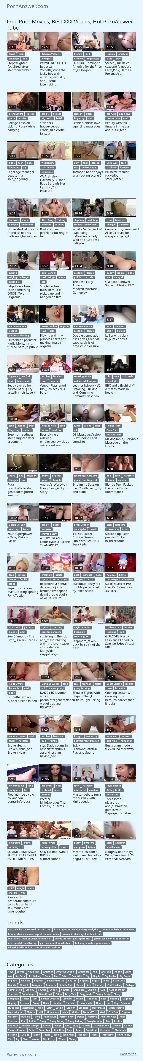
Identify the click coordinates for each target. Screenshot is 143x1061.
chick (25, 220)
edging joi (14, 281)
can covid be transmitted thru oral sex (29, 929)
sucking (59, 224)
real (76, 683)
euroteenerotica (83, 326)
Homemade (86, 1003)
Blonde (12, 985)
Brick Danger (49, 272)
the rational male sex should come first (29, 938)
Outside (25, 1016)
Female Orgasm (50, 998)
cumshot (87, 574)
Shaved (86, 1025)
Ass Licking (35, 976)
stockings (14, 529)
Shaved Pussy (101, 1025)
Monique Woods (50, 683)
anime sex (127, 579)
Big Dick (38, 980)
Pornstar (13, 1021)
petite (58, 574)
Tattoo (46, 1034)
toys (44, 330)
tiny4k (93, 529)
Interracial (28, 1007)
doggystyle (93, 58)
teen (21, 54)
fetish (59, 118)
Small (32, 1030)
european (112, 736)
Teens (94, 1034)
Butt (88, 985)
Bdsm (65, 976)
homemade (23, 381)
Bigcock (84, 980)
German (24, 1003)
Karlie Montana (17, 326)
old (43, 688)
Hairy (46, 1003)
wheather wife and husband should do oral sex (34, 947)
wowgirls (47, 58)
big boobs (47, 118)
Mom (65, 1012)
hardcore (112, 167)
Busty (80, 985)
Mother (76, 1012)
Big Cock (25, 980)
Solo (69, 1030)
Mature (31, 1012)
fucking (61, 220)
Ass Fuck (20, 976)
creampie (47, 574)
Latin (49, 1007)
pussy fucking (82, 688)
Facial (25, 998)
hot (21, 475)
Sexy (75, 1025)
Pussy (43, 1021)
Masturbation (15, 1012)
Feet (35, 998)
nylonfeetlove (16, 785)
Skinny (128, 1025)
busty (56, 524)
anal (125, 118)
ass (43, 281)
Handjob (57, 1003)
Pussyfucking (94, 1021)
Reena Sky (79, 632)
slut (23, 480)
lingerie (54, 381)
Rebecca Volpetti (51, 54)
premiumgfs (16, 113)
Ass (10, 976)
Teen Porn (68, 1034)
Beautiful (77, 976)
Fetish (79, 998)
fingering (79, 118)
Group (36, 1003)
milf (25, 58)
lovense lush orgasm (85, 475)
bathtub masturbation (86, 740)
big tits (46, 113)
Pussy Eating (57, 1021)
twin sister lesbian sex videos (118, 929)
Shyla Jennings (82, 627)
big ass (57, 113)
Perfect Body (66, 1016)
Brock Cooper (81, 524)
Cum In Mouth (117, 989)
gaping (95, 162)
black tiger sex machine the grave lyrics (76, 929)
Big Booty (125, 976)
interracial (80, 790)
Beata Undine (114, 683)
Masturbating (116, 1007)
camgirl (118, 277)
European (13, 998)
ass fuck (111, 113)
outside (89, 277)
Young (72, 1039)
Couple (54, 989)
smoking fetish (82, 376)
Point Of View (108, 1016)
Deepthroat (45, 994)
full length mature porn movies (92, 943)
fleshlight (112, 381)
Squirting (91, 1030)
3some (90, 272)
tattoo (90, 579)
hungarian (126, 740)
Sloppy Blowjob (16, 1030)
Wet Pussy (49, 1039)
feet (26, 790)
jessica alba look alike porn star (111, 938)
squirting (57, 627)
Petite (80, 1016)
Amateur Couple (65, 971)
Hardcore (71, 1003)
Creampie (78, 989)
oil (75, 430)
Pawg (37, 1016)
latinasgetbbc (49, 847)
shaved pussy (49, 533)
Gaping (12, 1003)
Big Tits (72, 980)
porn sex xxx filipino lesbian (55, 943)
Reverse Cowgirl (30, 1025)
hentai (122, 574)
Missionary (53, 1012)
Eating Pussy (103, 994)
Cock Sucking (114, 985)
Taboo (36, 1034)
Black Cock (119, 980)
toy (24, 167)
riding (120, 272)
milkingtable (114, 434)
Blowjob (24, 985)
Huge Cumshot (122, 1003)
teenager (14, 58)
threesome (27, 224)
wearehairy (48, 162)
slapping (79, 220)
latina (12, 475)
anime (45, 475)
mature (27, 430)
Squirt (79, 1030)
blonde (78, 54)
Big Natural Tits (55, 980)
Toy (18, 1039)
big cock (13, 376)
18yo (10, 971)
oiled (98, 425)
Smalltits (59, 1030)
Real (108, 1021)
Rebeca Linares (17, 736)
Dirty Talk (70, 994)
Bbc (56, 976)
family (23, 579)
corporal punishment (86, 224)
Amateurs (83, 971)
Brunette (51, 985)
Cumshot (13, 994)
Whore (62, 1039)
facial (12, 54)
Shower (116, 1025)
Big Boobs (110, 976)
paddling (93, 220)
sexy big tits (16, 847)
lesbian (111, 54)
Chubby (99, 985)
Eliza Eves (112, 162)
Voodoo (13, 330)
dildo (12, 162)
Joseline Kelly (49, 425)
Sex (67, 1025)
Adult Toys (33, 971)
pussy (89, 113)
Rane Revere (48, 842)
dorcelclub (112, 794)
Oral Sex (113, 1012)
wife (23, 892)
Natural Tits (89, 1012)
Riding (47, 1025)
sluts (109, 58)
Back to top (128, 1054)
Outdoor (13, 1016)
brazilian (31, 475)
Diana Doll (14, 627)
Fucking (114, 998)
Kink (40, 1007)
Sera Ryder (80, 529)
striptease (47, 172)
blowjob (78, 58)
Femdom (67, 998)
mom (57, 790)
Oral (102, 1012)
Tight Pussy (123, 1034)
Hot (108, 1003)
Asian (128, 971)
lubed (77, 425)
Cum (103, 989)
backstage (112, 579)
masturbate (113, 118)
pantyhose (15, 790)
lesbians (58, 376)
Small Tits (44, 1030)
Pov (23, 1021)
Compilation (15, 989)
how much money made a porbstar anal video (33, 934)
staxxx (64, 847)
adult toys (124, 113)
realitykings (48, 277)
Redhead (13, 1025)
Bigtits (96, 980)
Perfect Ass (50, 1016)
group (45, 480)
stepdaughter (81, 636)
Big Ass (97, 976)
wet (109, 277)
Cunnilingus (29, 994)
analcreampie (88, 167)
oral (90, 118)
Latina (59, 1007)
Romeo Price (113, 425)
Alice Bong (47, 220)
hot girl (78, 736)
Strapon (12, 1034)
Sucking (24, 1034)
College (130, 985)
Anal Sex (106, 971)
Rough (58, 1025)
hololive (111, 574)
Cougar (42, 989)
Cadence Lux (114, 627)
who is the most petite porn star (72, 938)
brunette (46, 529)
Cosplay (30, 989)
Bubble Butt (66, 985)
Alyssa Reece (114, 785)
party (12, 118)
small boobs (113, 847)
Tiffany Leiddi (114, 790)
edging (13, 272)
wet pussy (91, 736)
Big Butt (12, 980)
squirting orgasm (51, 632)
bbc (109, 376)
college (30, 113)
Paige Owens (16, 683)
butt (11, 381)
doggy (110, 272)
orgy (118, 58)
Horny (99, 1003)
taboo (12, 583)
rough (20, 888)
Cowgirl (65, 989)
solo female (48, 167)
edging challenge (18, 277)
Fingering (91, 998)
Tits (10, 1039)
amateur (123, 54)
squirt (110, 330)
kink (30, 785)
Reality (118, 1021)
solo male (128, 376)
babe (30, 162)
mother (46, 794)
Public (32, 1021)
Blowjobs (37, 985)
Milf (41, 1012)
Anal (95, 971)
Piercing (92, 1016)
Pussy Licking (75, 1021)
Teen (56, 1034)
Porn (122, 1016)
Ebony (117, 994)
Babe (47, 976)
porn (76, 162)
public (77, 277)
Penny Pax (15, 688)
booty (61, 277)
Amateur (48, 971)
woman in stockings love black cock (82, 934)
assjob (87, 425)
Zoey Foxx (112, 430)
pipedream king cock (85, 480)
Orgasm (126, 1012)
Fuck (103, 998)
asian (125, 529)
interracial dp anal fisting (22, 943)
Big (88, 976)
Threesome (107, 1034)
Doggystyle (86, 994)
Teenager (82, 1034)
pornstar (29, 627)
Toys (25, 1039)
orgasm (64, 326)
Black (106, 980)
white (31, 888)
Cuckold (92, 989)
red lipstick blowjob (85, 381)
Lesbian (71, 1007)
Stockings (120, 1030)
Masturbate (98, 1007)
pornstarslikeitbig (19, 335)
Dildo (59, 994)
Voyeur (36, 1039)
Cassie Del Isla (17, 524)
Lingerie (83, 1007)
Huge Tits (13, 1007)
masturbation (49, 326)
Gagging (127, 998)
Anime (118, 971)
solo (52, 330)
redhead (86, 683)
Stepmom (105, 1030)
